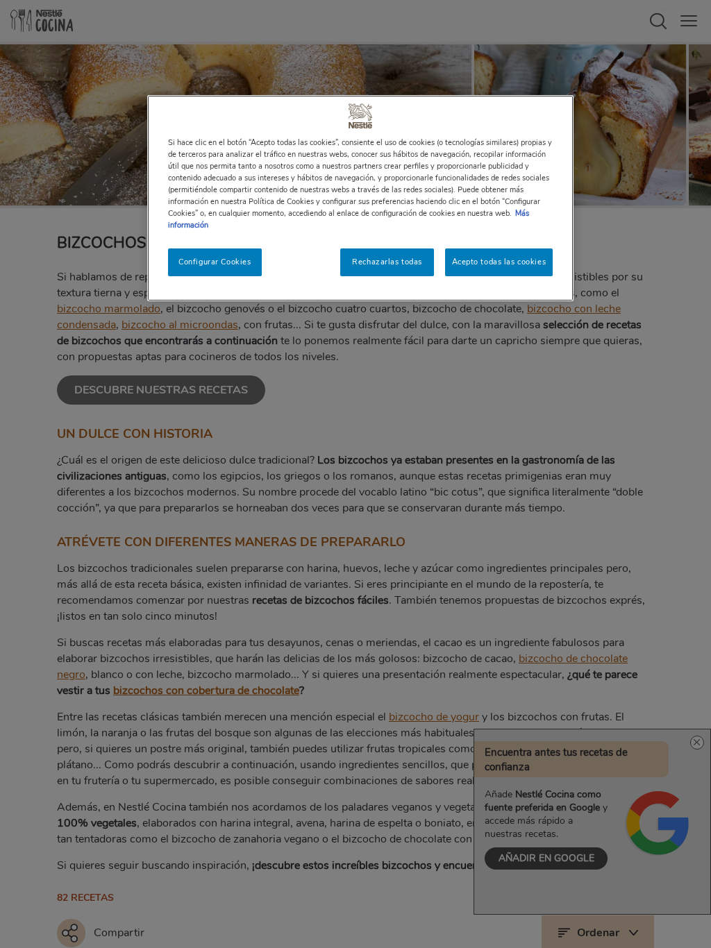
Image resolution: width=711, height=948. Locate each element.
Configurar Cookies (214, 261)
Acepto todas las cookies (499, 261)
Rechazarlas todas (387, 261)
